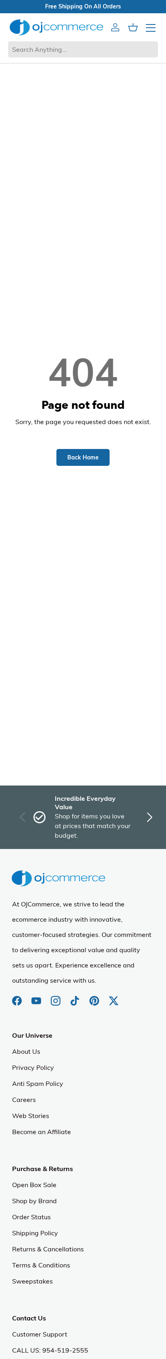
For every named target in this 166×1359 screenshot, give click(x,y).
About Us (26, 1051)
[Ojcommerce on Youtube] (37, 997)
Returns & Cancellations (48, 1249)
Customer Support (39, 1334)
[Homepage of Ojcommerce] (56, 27)
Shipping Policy (35, 1233)
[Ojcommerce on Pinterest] (95, 997)
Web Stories (30, 1116)
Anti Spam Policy (37, 1083)
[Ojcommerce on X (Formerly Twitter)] (113, 997)
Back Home (83, 457)
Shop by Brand (34, 1201)
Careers (24, 1100)
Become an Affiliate (41, 1132)
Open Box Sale (34, 1185)
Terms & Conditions (41, 1265)
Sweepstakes (32, 1281)
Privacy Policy (33, 1067)
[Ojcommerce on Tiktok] (75, 997)
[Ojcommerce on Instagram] (56, 997)
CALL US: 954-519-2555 (50, 1350)
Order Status (31, 1217)
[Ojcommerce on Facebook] (17, 997)
